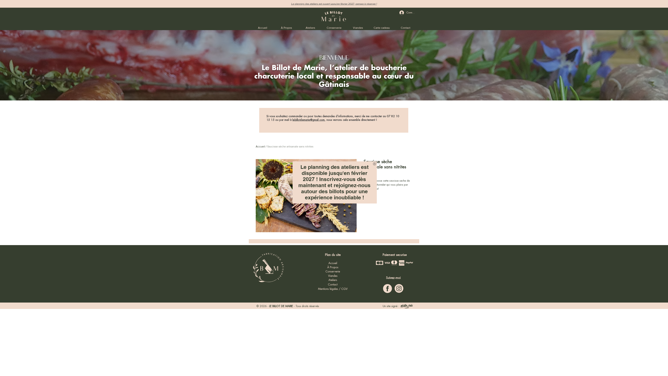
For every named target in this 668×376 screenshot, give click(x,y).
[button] (374, 163)
